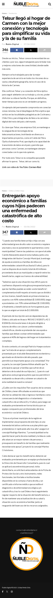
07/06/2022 (29, 44)
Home (4, 13)
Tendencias (13, 13)
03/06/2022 (29, 227)
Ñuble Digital (12, 44)
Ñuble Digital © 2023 (9, 588)
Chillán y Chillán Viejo (16, 191)
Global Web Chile (24, 588)
